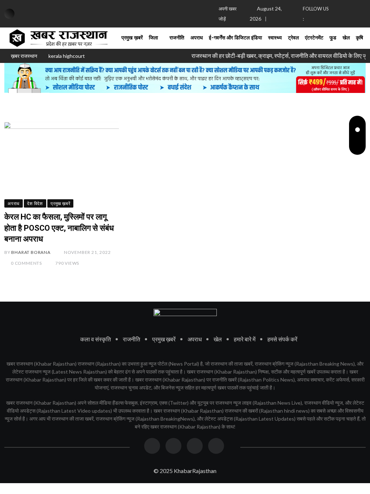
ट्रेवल (293, 38)
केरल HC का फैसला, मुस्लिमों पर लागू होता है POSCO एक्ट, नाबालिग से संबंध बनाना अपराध (59, 228)
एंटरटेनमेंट (314, 38)
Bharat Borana (30, 252)
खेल (346, 38)
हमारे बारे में (244, 339)
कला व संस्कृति (95, 339)
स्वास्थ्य (275, 38)
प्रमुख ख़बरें (132, 38)
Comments (26, 263)
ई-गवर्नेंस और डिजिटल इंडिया (235, 38)
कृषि (359, 38)
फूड (333, 38)
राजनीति (176, 38)
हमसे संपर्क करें (282, 339)
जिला (153, 38)
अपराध (196, 38)
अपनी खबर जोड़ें (228, 14)
